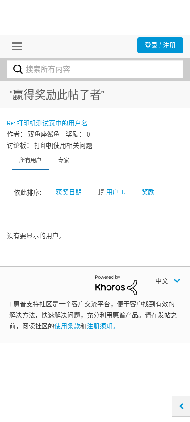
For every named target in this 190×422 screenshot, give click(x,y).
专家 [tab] (63, 160)
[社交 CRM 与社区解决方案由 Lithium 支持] (116, 284)
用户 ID (115, 192)
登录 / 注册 (160, 45)
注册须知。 (103, 326)
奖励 (148, 192)
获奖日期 (69, 192)
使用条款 (67, 326)
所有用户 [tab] (30, 160)
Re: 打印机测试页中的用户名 (47, 123)
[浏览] (15, 46)
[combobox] (95, 69)
